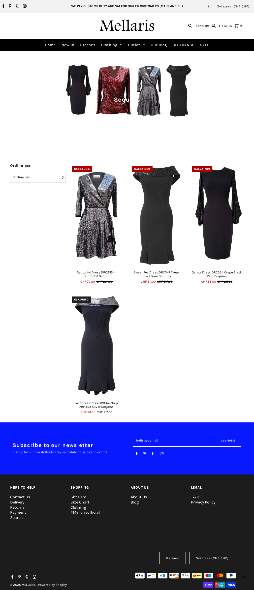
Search (16, 517)
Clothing (109, 45)
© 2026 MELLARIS (23, 585)
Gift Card (78, 497)
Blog (135, 502)
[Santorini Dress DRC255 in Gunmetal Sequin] (97, 214)
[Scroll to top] (243, 577)
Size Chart (79, 502)
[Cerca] (190, 25)
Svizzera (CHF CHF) (233, 6)
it (209, 6)
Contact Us (20, 497)
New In (68, 45)
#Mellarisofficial (85, 512)
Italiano (172, 558)
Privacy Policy (203, 502)
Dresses (87, 45)
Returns (17, 507)
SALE (204, 45)
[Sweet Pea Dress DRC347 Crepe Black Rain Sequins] (157, 214)
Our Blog (159, 45)
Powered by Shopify (52, 585)
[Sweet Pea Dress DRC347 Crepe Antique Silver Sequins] (97, 345)
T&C (195, 497)
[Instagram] (24, 6)
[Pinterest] (9, 6)
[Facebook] (2, 6)
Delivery (17, 502)
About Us (139, 497)
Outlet (134, 45)
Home (50, 45)
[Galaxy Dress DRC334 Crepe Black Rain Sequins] (217, 214)
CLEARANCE (183, 45)
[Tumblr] (17, 6)
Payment (18, 512)
